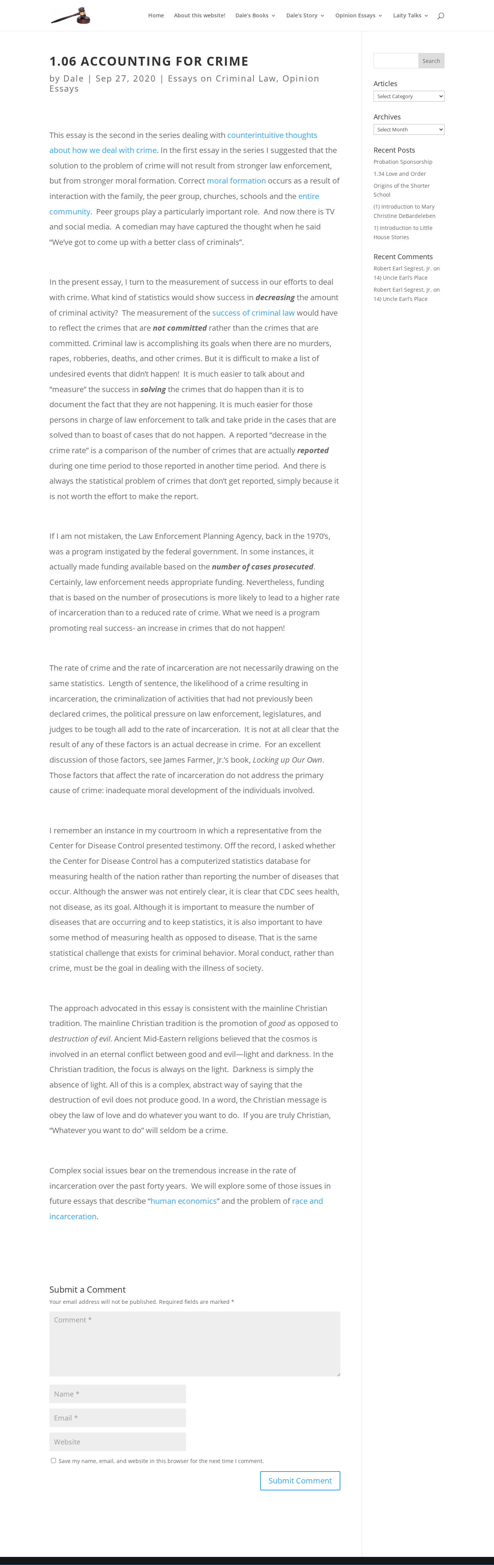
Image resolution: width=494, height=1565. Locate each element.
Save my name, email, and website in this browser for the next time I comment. (161, 1461)
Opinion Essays (355, 16)
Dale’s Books (252, 16)
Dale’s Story (302, 16)
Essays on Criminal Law (222, 78)
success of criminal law (253, 313)
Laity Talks (407, 16)
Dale (73, 78)
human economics (184, 1201)
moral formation (236, 180)
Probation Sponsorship (403, 161)
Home (156, 16)
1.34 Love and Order (400, 173)
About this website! (199, 16)
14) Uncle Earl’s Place (401, 277)
